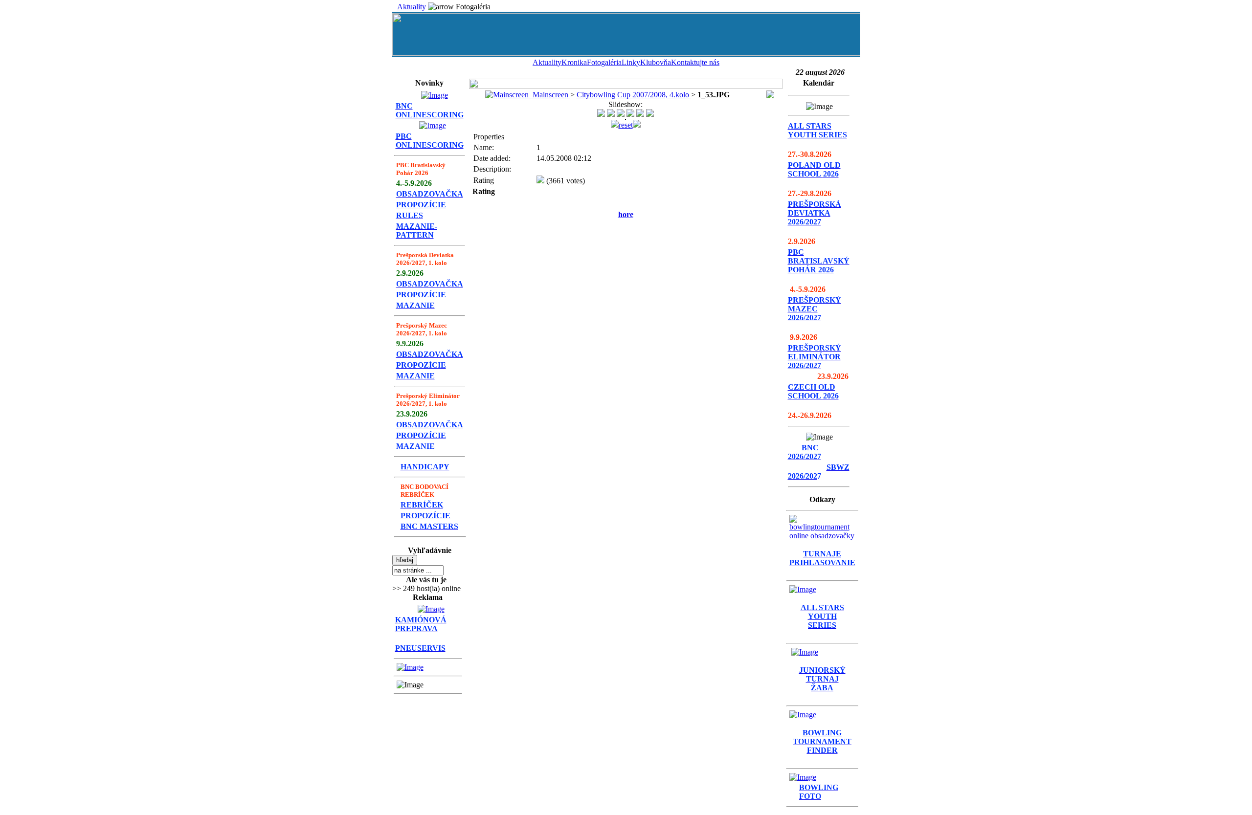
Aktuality (411, 6)
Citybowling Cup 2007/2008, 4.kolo (634, 94)
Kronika (574, 62)
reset (626, 125)
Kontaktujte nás (695, 62)
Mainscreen (549, 94)
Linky (631, 62)
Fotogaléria (604, 62)
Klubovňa (655, 62)
